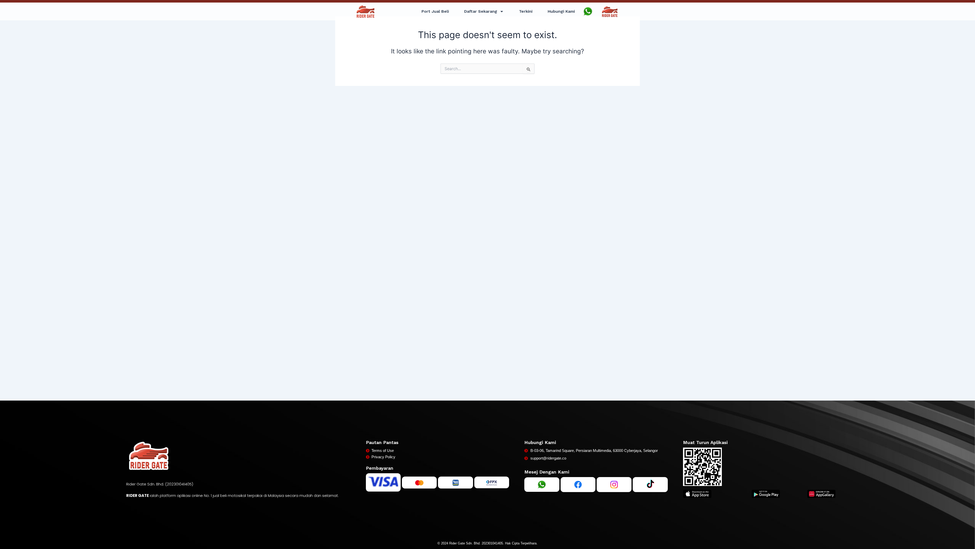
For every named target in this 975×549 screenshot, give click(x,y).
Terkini (525, 11)
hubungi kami (561, 11)
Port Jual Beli (435, 11)
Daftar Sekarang (480, 11)
